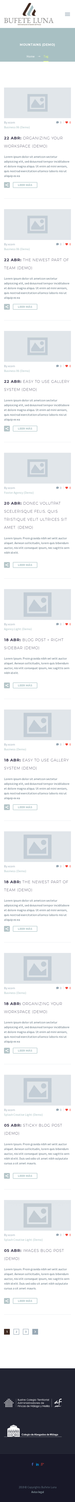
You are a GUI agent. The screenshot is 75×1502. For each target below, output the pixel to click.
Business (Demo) (15, 749)
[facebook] (32, 1464)
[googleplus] (42, 1464)
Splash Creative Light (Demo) (23, 1114)
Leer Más (25, 185)
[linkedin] (37, 1464)
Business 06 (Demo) (17, 127)
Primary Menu (67, 14)
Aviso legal (37, 1492)
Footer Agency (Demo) (19, 492)
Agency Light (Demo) (18, 629)
